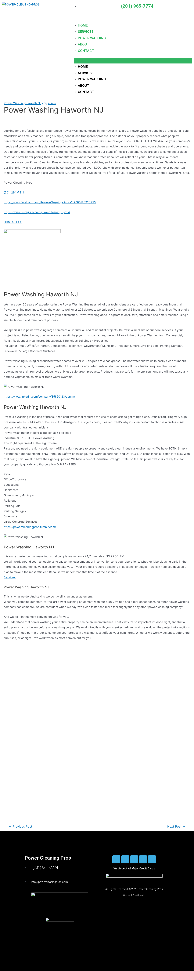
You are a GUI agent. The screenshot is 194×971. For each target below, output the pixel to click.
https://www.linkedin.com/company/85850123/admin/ (39, 396)
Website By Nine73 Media (134, 895)
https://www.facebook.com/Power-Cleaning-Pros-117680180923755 (50, 202)
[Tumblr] (143, 859)
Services (10, 577)
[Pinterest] (152, 859)
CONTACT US (13, 222)
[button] (133, 60)
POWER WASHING (92, 38)
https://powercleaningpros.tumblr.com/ (30, 527)
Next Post (176, 826)
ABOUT (83, 44)
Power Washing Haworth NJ (22, 103)
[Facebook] (116, 859)
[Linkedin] (134, 859)
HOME (83, 25)
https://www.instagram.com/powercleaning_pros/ (37, 212)
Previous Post (20, 826)
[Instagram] (125, 859)
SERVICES (85, 32)
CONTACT (86, 51)
